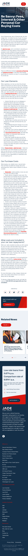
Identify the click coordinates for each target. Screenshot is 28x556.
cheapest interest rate (11, 93)
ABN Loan (4, 469)
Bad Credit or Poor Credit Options (10, 462)
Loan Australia (5, 488)
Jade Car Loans (6, 49)
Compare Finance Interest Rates (10, 451)
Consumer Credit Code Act (10, 109)
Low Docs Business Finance (9, 466)
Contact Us (5, 533)
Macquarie (4, 512)
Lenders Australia (7, 502)
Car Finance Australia (8, 484)
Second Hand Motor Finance (9, 447)
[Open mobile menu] (23, 4)
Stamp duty (8, 172)
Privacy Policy (10, 542)
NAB (3, 514)
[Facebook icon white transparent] (3, 436)
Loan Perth (5, 492)
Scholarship (18, 542)
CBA (3, 507)
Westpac (4, 520)
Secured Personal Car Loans (13, 132)
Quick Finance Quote (7, 458)
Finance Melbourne (7, 496)
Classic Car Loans (6, 475)
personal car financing (22, 71)
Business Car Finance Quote (9, 453)
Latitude (4, 510)
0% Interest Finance (7, 471)
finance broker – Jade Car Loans (13, 148)
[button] (12, 357)
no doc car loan (17, 259)
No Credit (4, 477)
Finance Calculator (7, 456)
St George (4, 518)
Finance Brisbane (6, 490)
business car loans (8, 72)
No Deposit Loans (6, 479)
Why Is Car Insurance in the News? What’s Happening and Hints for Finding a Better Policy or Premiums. (13, 349)
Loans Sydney (5, 494)
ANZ (3, 505)
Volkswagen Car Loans (8, 481)
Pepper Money (6, 516)
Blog (3, 531)
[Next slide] (25, 357)
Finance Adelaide (6, 498)
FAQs (3, 537)
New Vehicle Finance (7, 449)
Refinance (4, 460)
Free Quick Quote (6, 526)
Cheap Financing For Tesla (8, 473)
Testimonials (5, 535)
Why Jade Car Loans (7, 529)
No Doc (4, 464)
